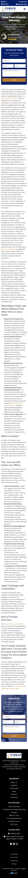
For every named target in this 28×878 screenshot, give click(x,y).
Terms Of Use (14, 857)
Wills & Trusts (14, 815)
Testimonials (14, 788)
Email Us (5, 4)
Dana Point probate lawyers (14, 624)
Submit (14, 80)
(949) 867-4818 (22, 4)
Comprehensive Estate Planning (14, 809)
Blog (14, 791)
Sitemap (14, 864)
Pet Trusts (14, 824)
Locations (14, 785)
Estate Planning (14, 806)
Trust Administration (14, 818)
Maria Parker (13, 34)
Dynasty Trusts (14, 821)
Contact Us (23, 2)
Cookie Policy (14, 860)
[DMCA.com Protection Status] (14, 873)
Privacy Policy (14, 854)
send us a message (7, 249)
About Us (14, 782)
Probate (14, 812)
